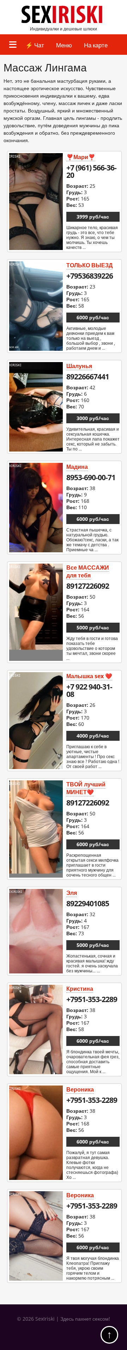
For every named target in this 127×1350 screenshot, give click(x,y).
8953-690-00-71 (90, 477)
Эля (71, 893)
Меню (64, 45)
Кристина (79, 989)
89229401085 (87, 903)
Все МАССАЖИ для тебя (87, 571)
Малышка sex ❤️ (89, 676)
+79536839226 (89, 276)
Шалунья (79, 366)
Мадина (77, 467)
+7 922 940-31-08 (89, 690)
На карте (96, 45)
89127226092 (87, 586)
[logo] (64, 21)
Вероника (80, 1089)
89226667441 (87, 377)
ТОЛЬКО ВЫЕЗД (89, 265)
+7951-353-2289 (91, 999)
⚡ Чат (34, 45)
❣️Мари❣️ (80, 157)
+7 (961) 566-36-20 (91, 171)
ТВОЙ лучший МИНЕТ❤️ (85, 788)
